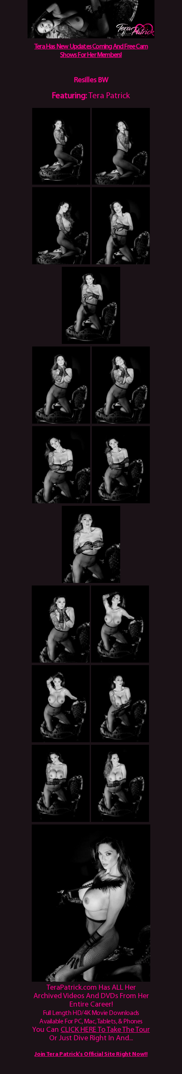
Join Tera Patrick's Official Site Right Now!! (90, 1054)
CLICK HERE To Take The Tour (105, 1030)
